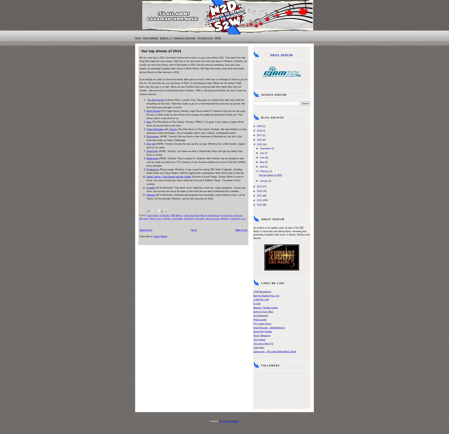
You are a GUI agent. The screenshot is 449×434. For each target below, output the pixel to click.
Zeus (149, 122)
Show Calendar (150, 38)
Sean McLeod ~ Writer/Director (269, 327)
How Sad (151, 144)
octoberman (177, 218)
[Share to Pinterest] (165, 211)
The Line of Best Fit (263, 343)
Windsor (225, 218)
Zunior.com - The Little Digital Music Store (274, 351)
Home (138, 38)
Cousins (173, 129)
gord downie (227, 215)
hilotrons (238, 215)
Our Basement (260, 315)
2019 (259, 126)
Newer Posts (145, 230)
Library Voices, (154, 176)
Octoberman (152, 169)
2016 (259, 140)
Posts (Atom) (160, 236)
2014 (259, 186)
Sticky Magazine (261, 335)
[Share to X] (159, 211)
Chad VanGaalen (154, 129)
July (262, 153)
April (262, 166)
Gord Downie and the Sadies (176, 176)
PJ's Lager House (262, 323)
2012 (259, 195)
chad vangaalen (191, 215)
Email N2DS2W (281, 55)
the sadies (200, 218)
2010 (259, 204)
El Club (257, 303)
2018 (259, 130)
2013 (259, 191)
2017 (259, 135)
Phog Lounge (260, 319)
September (265, 148)
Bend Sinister (153, 111)
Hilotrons (150, 195)
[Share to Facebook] (162, 211)
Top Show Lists (205, 38)
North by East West (263, 311)
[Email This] (152, 211)
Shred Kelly (152, 151)
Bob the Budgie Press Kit (266, 295)
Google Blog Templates (229, 421)
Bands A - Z (166, 38)
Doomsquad (152, 136)
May (262, 162)
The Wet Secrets (155, 100)
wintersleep (235, 218)
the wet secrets (213, 218)
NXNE (218, 38)
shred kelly (189, 218)
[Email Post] (147, 210)
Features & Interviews (184, 38)
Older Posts (241, 230)
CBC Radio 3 (176, 215)
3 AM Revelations (262, 291)
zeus (244, 218)
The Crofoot (259, 339)
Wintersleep (152, 158)
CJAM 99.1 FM (261, 299)
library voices (155, 218)
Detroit (203, 215)
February (264, 171)
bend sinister (153, 215)
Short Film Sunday (262, 331)
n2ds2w (166, 218)
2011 (259, 200)
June (262, 157)
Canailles (151, 187)
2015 (259, 144)
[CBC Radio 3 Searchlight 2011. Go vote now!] (281, 269)
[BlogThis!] (155, 211)
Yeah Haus (258, 347)
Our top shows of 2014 (161, 51)
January (264, 181)
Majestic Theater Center (265, 307)
